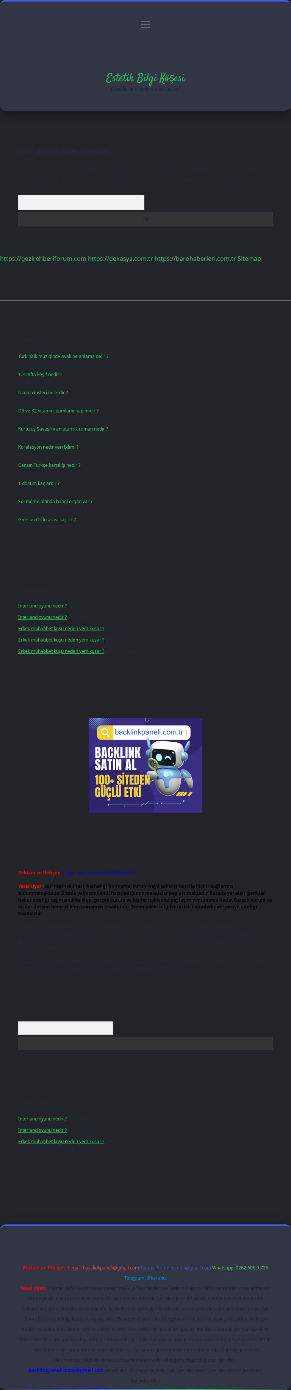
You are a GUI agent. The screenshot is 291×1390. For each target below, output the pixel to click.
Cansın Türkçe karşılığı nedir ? (49, 465)
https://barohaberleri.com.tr (195, 258)
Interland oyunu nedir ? (42, 606)
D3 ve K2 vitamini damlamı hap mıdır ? (58, 411)
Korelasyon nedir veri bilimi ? (48, 447)
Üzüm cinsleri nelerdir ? (43, 392)
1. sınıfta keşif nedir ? (40, 374)
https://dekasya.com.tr (120, 258)
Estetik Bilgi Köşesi (145, 78)
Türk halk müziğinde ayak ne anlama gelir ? (63, 356)
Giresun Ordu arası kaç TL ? (47, 519)
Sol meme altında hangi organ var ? (55, 501)
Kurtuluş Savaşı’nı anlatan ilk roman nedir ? (63, 429)
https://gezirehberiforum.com (43, 258)
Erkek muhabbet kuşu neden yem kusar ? (61, 628)
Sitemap (249, 258)
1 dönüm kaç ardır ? (38, 483)
